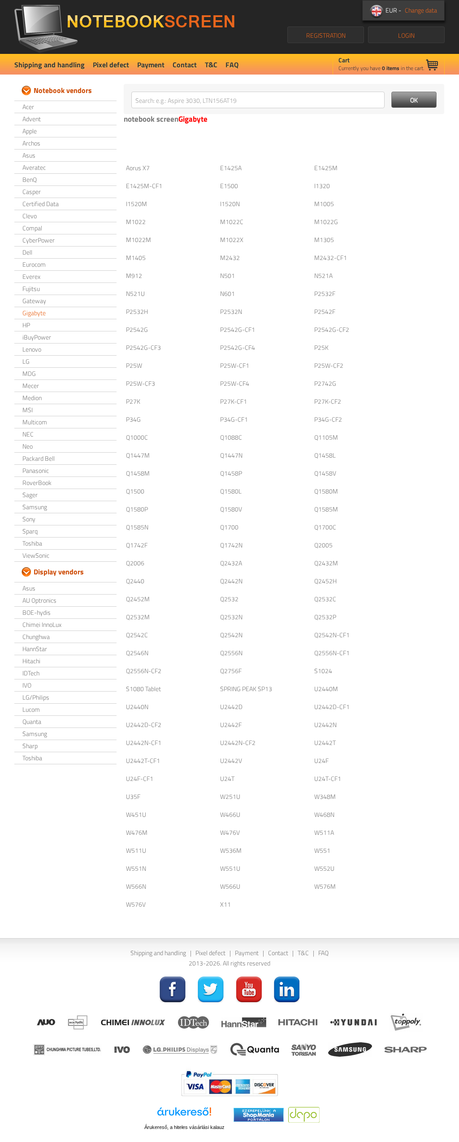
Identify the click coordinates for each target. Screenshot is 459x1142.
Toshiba (32, 543)
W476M (136, 832)
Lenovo (31, 349)
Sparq (30, 531)
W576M (325, 886)
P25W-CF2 (328, 365)
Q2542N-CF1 (332, 634)
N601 (227, 293)
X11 (225, 904)
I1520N (230, 203)
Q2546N (137, 652)
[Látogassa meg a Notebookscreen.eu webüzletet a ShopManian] (259, 1114)
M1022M (138, 239)
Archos (31, 143)
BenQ (29, 179)
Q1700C (325, 527)
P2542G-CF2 (331, 329)
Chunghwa (36, 636)
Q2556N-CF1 (332, 652)
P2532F (324, 293)
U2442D (231, 706)
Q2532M (138, 617)
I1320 (322, 185)
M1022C (231, 221)
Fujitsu (31, 288)
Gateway (34, 300)
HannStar (34, 648)
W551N (136, 868)
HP (26, 325)
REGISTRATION (326, 35)
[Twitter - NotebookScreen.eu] (210, 988)
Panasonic (35, 470)
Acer (28, 106)
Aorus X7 (138, 167)
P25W (134, 365)
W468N (324, 814)
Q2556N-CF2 (143, 670)
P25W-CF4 (234, 383)
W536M (231, 850)
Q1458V (325, 473)
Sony (28, 519)
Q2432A (231, 563)
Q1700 (229, 527)
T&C (211, 64)
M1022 (136, 221)
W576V (136, 904)
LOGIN (406, 35)
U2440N (137, 706)
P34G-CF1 (234, 419)
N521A (323, 275)
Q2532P (325, 617)
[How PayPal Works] (229, 1082)
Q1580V (231, 509)
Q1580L (231, 491)
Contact (185, 64)
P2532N (231, 311)
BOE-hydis (36, 612)
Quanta (31, 721)
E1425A (231, 167)
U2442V (231, 760)
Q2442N (231, 581)
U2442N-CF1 (143, 742)
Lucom (31, 709)
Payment (151, 64)
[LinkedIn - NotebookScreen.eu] (286, 988)
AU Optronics (39, 600)
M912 (134, 275)
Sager (30, 494)
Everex (31, 276)
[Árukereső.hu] (184, 1114)
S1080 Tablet (143, 688)
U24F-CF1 (139, 778)
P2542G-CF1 (237, 329)
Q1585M (326, 509)
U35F (133, 796)
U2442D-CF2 (143, 724)
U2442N (325, 724)
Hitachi (31, 661)
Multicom (34, 422)
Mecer (30, 385)
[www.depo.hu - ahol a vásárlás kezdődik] (304, 1114)
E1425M (326, 167)
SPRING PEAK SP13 (246, 688)
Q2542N (231, 634)
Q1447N (231, 455)
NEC (28, 434)
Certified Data (40, 203)
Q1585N (137, 527)
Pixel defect (111, 64)
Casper (31, 191)
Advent (31, 118)
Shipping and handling (49, 64)
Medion (32, 397)
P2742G (325, 383)
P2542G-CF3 (143, 347)
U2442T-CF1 (143, 760)
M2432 (230, 257)
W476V (230, 832)
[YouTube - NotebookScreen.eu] (248, 988)
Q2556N (231, 652)
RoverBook (37, 482)
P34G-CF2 (328, 419)
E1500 (229, 185)
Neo (27, 446)
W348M (325, 796)
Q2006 (135, 563)
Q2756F (231, 670)
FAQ (231, 64)
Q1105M (326, 437)
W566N (136, 886)
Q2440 (135, 581)
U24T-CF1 (327, 778)
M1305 (324, 239)
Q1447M (138, 455)
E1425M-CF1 (144, 185)
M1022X (231, 239)
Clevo (29, 215)
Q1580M (326, 491)
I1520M (136, 203)
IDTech (30, 673)
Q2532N (231, 617)
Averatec (34, 167)
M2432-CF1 (330, 257)
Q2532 (229, 599)
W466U (230, 814)
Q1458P (231, 473)
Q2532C (325, 599)
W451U (136, 814)
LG (26, 361)
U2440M (326, 688)
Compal (32, 228)
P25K (321, 347)
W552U (324, 868)
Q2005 (323, 545)
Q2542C (137, 634)
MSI (27, 409)
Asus (28, 155)
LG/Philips (35, 697)
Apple (29, 131)
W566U (230, 886)
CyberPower (38, 240)
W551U (230, 868)
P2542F (324, 311)
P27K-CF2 (327, 401)
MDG (29, 373)
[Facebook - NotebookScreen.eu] (172, 988)
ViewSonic (35, 555)
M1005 (324, 203)
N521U (135, 293)
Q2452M (138, 599)
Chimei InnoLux (41, 624)
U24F (321, 760)
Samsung (34, 506)
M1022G (326, 221)
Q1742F (136, 545)
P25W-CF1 (234, 365)
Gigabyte (34, 312)
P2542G (137, 329)
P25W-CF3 (140, 383)
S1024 (323, 670)
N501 (227, 275)
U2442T (325, 742)
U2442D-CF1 (332, 706)
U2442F (231, 724)
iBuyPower (36, 337)
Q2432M (326, 563)
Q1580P (137, 509)
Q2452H (325, 581)
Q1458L (325, 455)
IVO (26, 685)
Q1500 (135, 491)
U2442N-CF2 (237, 742)
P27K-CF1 (233, 401)
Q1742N (231, 545)
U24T (227, 778)
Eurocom (34, 264)
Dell (27, 252)
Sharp (30, 745)
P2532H (137, 311)
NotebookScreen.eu (124, 27)
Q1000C (137, 437)
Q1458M (138, 473)
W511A (324, 832)
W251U (230, 796)
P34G (133, 419)
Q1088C (231, 437)
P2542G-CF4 (237, 347)
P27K (133, 401)
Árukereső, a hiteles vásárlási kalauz (184, 1127)
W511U (136, 850)
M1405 (136, 257)
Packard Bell (38, 458)
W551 (322, 850)
